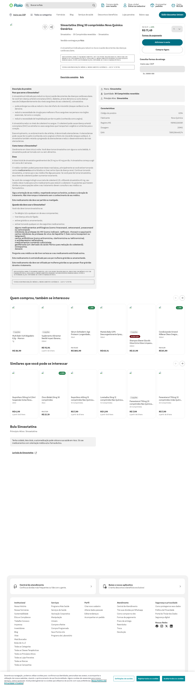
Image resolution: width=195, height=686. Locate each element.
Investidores (19, 628)
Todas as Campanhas (22, 665)
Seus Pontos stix (58, 632)
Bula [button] (82, 77)
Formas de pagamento (126, 617)
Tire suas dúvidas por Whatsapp (130, 610)
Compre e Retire (58, 625)
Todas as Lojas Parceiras (24, 658)
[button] (32, 45)
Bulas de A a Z (20, 643)
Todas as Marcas (21, 661)
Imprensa (18, 625)
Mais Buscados (20, 639)
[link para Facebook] (157, 626)
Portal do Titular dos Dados (166, 614)
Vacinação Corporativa (60, 614)
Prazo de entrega (124, 621)
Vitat (16, 636)
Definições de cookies (124, 679)
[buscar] (93, 5)
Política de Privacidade (164, 610)
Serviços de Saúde (58, 610)
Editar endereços (91, 614)
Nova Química (177, 118)
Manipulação (56, 617)
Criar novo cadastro (92, 606)
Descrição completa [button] (69, 77)
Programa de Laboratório (61, 636)
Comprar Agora (162, 50)
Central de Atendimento (127, 606)
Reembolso (121, 625)
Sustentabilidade (21, 614)
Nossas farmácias (21, 610)
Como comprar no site (126, 614)
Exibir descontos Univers (172, 15)
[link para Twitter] (166, 626)
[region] (97, 679)
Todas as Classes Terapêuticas (26, 650)
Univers (54, 621)
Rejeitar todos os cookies (148, 679)
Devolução (121, 632)
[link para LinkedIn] (171, 626)
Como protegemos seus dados (168, 606)
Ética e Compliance (22, 617)
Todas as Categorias (22, 647)
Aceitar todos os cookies (174, 679)
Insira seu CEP (147, 64)
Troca (119, 628)
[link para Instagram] (161, 626)
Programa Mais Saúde (60, 606)
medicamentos (24, 170)
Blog (16, 632)
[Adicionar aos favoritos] (45, 27)
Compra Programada (60, 628)
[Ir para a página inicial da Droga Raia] (16, 5)
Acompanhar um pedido (94, 617)
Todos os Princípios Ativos (25, 654)
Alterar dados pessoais (93, 610)
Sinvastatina (115, 89)
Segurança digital (162, 617)
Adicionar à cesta (162, 42)
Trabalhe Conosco (21, 621)
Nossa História (20, 606)
